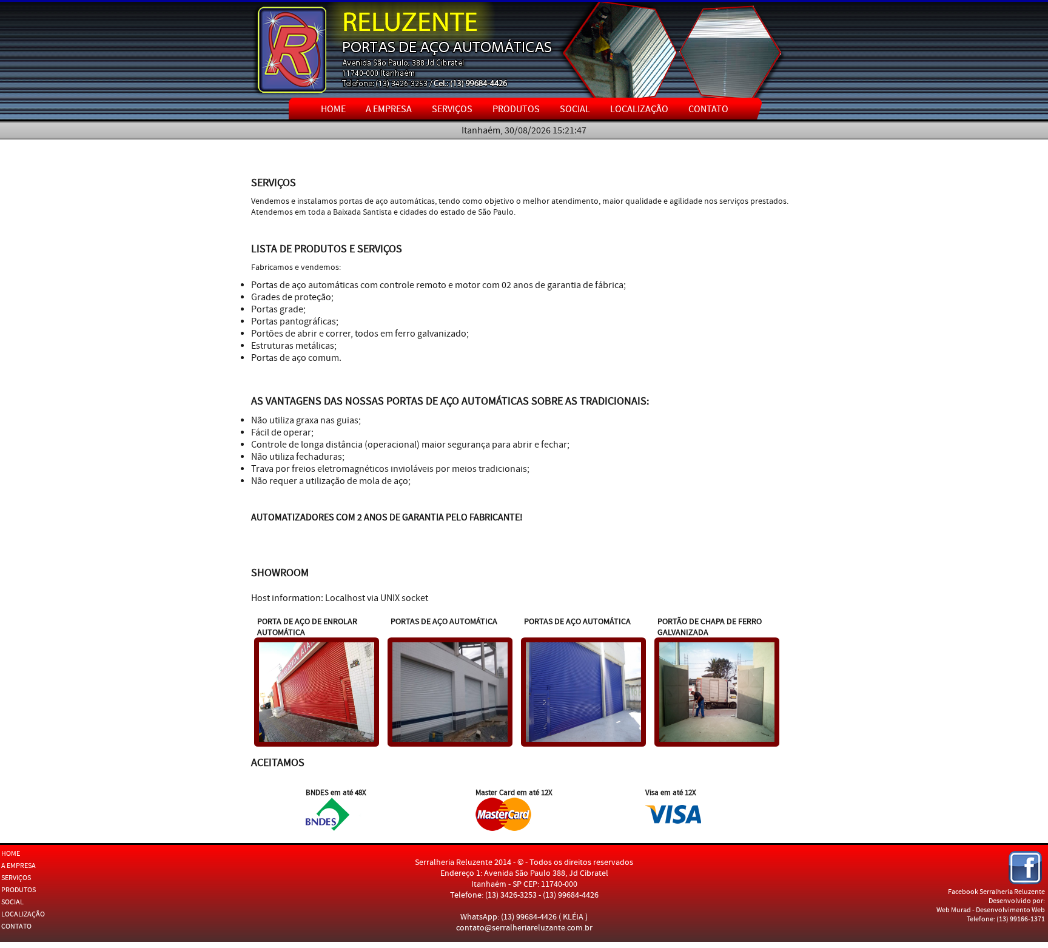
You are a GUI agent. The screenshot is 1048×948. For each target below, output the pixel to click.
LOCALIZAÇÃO (639, 109)
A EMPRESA (389, 109)
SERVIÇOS (452, 109)
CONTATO (708, 109)
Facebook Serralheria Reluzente (996, 891)
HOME (333, 109)
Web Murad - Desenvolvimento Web (990, 910)
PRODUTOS (516, 109)
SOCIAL (575, 109)
